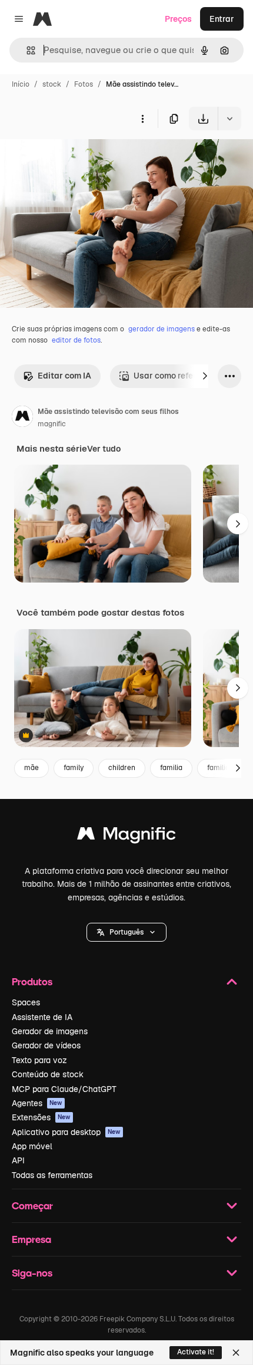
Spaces (26, 1002)
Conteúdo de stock (48, 1074)
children (121, 767)
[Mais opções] (142, 118)
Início (20, 84)
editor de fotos (76, 340)
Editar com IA (64, 375)
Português (126, 932)
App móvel (32, 1146)
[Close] (236, 1353)
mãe (31, 767)
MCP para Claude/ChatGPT (64, 1089)
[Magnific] (126, 836)
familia (171, 767)
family (74, 767)
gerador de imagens (161, 329)
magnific (52, 424)
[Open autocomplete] (26, 50)
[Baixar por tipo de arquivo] (229, 118)
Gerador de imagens (50, 1031)
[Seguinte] (204, 376)
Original (75, 157)
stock (51, 84)
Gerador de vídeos (46, 1045)
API (18, 1160)
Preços (178, 19)
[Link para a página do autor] (22, 418)
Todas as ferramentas (52, 1175)
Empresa (31, 1239)
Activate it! (195, 1352)
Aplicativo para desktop (66, 1132)
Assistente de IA (42, 1017)
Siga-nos (32, 1273)
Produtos (32, 981)
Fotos (83, 84)
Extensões (41, 1117)
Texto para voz (39, 1060)
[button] (126, 932)
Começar (32, 1205)
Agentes (37, 1103)
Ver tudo (104, 448)
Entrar (221, 19)
